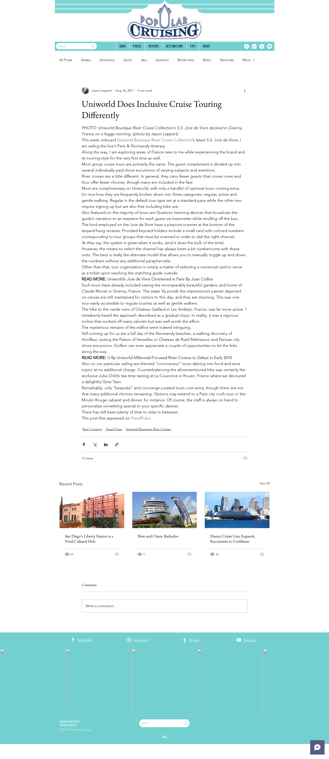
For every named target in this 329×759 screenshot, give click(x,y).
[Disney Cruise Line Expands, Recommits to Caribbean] (237, 510)
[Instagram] (254, 46)
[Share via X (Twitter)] (95, 444)
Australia (162, 60)
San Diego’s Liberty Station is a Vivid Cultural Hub (89, 538)
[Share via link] (117, 444)
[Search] (93, 46)
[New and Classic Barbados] (164, 510)
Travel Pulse (114, 429)
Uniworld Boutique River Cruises (148, 429)
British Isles (186, 60)
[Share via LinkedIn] (106, 444)
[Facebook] (246, 46)
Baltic (207, 60)
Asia (144, 60)
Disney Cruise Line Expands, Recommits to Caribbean (232, 538)
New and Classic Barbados (158, 536)
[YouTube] (269, 46)
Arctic (128, 60)
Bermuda (227, 60)
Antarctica (107, 60)
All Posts (65, 60)
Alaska (86, 60)
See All (265, 483)
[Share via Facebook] (84, 444)
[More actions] (244, 90)
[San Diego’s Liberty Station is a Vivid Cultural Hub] (92, 510)
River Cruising (92, 429)
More (246, 60)
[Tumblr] (261, 46)
